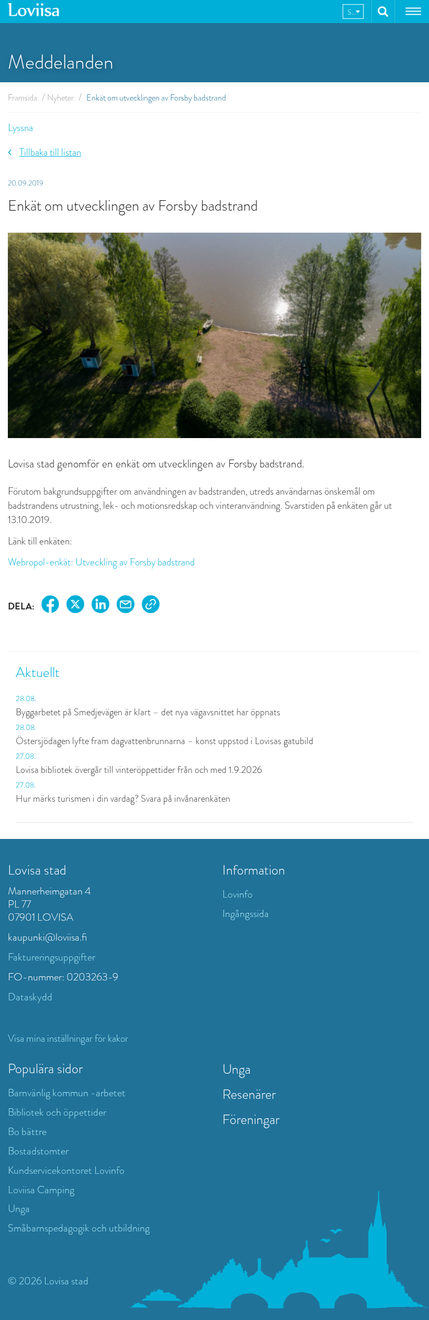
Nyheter (60, 98)
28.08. (26, 698)
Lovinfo (237, 894)
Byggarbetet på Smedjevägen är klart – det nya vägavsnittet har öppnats (148, 712)
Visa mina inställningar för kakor (68, 1038)
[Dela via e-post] (125, 606)
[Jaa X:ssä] (75, 606)
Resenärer (249, 1094)
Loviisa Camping (41, 1189)
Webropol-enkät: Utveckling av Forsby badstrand (101, 562)
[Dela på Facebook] (50, 606)
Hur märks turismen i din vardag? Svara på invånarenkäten (123, 798)
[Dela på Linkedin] (100, 606)
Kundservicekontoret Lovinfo (66, 1170)
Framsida (22, 98)
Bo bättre (27, 1131)
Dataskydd (30, 997)
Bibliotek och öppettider (57, 1112)
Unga (19, 1208)
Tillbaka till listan (50, 152)
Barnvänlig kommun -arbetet (67, 1092)
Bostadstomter (38, 1151)
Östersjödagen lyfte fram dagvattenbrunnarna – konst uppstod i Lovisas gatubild (164, 741)
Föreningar (250, 1119)
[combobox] (353, 11)
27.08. (26, 756)
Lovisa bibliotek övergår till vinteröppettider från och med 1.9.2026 (139, 770)
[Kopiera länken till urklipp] (150, 606)
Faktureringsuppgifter (51, 957)
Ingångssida (245, 913)
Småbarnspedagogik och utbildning (79, 1228)
